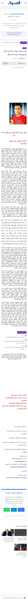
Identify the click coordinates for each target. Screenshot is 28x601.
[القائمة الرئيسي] (26, 3)
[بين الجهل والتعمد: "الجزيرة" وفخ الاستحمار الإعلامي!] (20, 547)
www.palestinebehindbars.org (18, 467)
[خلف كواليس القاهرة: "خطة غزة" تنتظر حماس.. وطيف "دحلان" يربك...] (7, 532)
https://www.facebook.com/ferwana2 (16, 477)
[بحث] (2, 3)
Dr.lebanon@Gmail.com (14, 34)
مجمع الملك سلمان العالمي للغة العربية (15, 337)
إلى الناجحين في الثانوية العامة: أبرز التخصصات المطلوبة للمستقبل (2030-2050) (10, 42)
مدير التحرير (21, 58)
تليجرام (13, 509)
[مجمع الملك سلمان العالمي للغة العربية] (20, 532)
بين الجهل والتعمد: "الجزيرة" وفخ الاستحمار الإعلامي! (15, 348)
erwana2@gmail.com (21, 461)
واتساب (6, 509)
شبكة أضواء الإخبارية (7, 598)
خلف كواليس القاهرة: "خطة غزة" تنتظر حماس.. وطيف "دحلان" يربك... (14, 342)
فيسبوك (21, 509)
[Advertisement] (14, 87)
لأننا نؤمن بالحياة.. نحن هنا (18, 67)
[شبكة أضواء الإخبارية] (14, 3)
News (24, 48)
